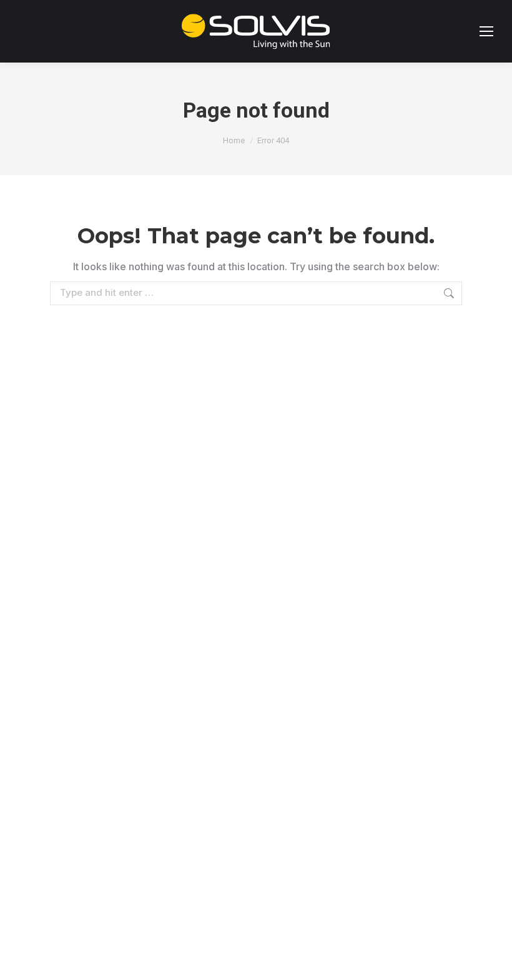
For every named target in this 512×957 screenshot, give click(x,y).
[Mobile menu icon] (486, 31)
